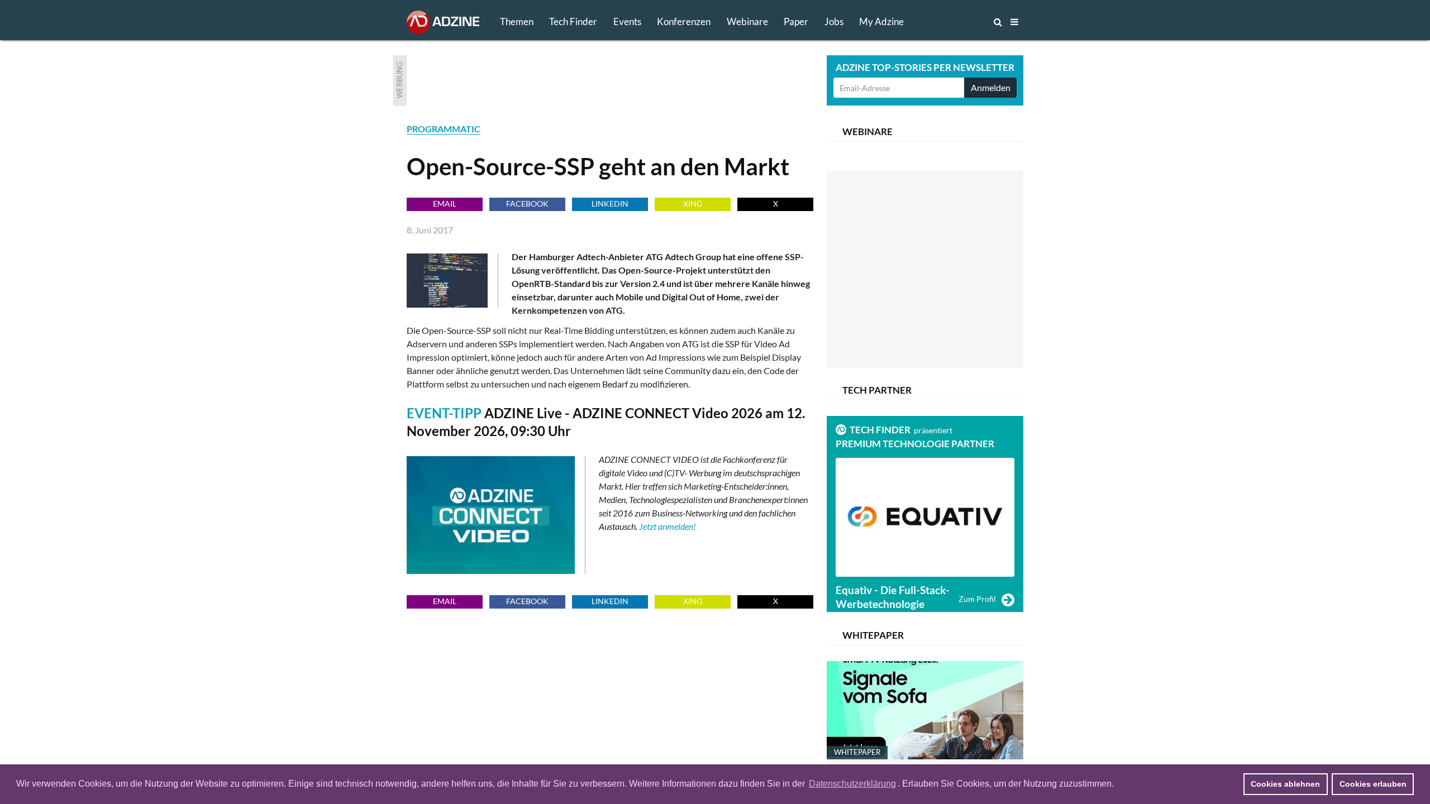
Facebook (527, 203)
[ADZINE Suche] (961, 22)
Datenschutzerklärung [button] (852, 783)
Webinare (747, 21)
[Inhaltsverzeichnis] (1014, 22)
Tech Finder (573, 21)
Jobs (833, 21)
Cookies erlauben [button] (1373, 783)
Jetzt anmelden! (667, 526)
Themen (516, 21)
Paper (796, 21)
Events (627, 21)
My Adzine (881, 21)
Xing (692, 203)
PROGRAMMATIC (443, 128)
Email (444, 203)
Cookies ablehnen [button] (1285, 783)
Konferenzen (684, 21)
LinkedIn (610, 203)
